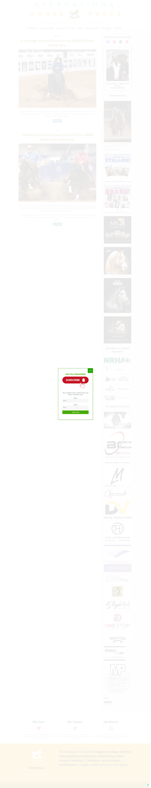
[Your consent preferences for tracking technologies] (148, 785)
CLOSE (90, 370)
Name (75, 398)
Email (75, 404)
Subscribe (75, 412)
